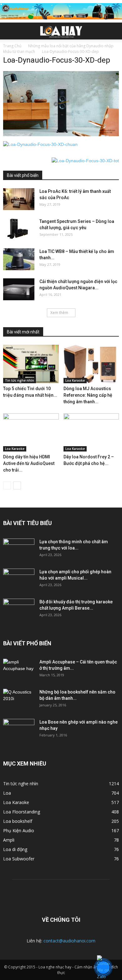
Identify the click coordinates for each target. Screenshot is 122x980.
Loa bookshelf (17, 821)
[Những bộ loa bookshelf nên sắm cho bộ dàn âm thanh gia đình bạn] (18, 700)
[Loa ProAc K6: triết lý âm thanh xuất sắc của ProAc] (18, 199)
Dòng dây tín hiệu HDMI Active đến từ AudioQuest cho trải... (28, 463)
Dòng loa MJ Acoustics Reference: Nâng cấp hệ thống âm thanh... (88, 395)
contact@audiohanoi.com (69, 941)
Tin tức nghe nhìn (19, 380)
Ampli (8, 840)
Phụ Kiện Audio (18, 830)
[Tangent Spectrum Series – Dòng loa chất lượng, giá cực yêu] (18, 229)
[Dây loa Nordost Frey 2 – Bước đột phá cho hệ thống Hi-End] (91, 432)
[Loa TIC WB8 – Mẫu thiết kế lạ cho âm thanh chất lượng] (18, 259)
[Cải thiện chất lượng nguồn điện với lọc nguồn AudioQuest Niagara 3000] (18, 289)
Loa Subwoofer (18, 859)
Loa (7, 793)
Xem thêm (59, 312)
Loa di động (15, 849)
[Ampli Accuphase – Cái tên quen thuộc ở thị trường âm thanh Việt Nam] (18, 670)
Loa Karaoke (75, 380)
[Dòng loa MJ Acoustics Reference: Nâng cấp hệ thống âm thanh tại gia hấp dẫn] (91, 364)
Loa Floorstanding (21, 812)
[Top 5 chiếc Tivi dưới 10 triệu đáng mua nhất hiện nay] (31, 364)
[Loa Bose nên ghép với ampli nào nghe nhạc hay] (18, 730)
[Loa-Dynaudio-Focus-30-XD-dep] (61, 134)
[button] (113, 31)
